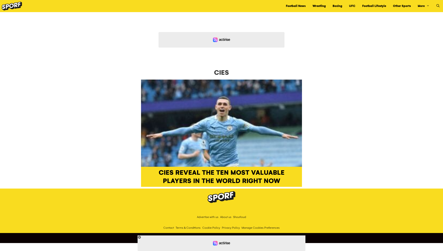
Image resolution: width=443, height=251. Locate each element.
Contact (168, 227)
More (421, 6)
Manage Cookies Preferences (261, 227)
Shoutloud (239, 217)
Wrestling (319, 6)
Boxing (337, 6)
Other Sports (402, 6)
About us (225, 217)
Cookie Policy (211, 227)
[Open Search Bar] (438, 6)
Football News (296, 6)
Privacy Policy (231, 227)
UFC (352, 6)
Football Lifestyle (374, 6)
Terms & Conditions (188, 227)
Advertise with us (207, 217)
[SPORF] (12, 6)
